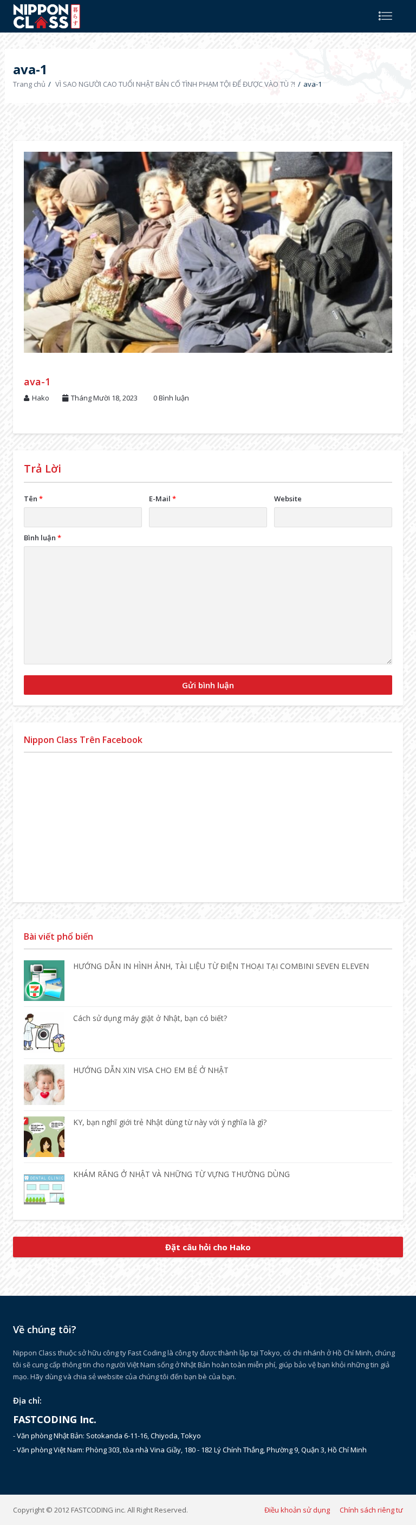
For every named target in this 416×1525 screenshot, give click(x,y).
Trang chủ (29, 84)
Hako (40, 398)
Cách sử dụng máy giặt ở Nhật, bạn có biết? (150, 1018)
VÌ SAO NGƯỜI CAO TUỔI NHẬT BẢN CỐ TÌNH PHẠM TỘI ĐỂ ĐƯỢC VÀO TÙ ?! (175, 84)
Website (288, 498)
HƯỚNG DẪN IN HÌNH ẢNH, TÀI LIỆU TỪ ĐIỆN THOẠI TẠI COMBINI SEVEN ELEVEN (221, 966)
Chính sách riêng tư (371, 1510)
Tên (33, 498)
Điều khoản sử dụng (297, 1510)
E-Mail (162, 498)
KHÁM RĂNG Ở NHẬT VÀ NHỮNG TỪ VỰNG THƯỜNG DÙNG (181, 1174)
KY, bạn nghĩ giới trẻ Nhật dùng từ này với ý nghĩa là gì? (169, 1122)
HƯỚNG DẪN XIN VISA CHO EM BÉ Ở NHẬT (151, 1070)
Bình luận (42, 537)
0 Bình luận (171, 398)
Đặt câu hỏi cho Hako (208, 1247)
